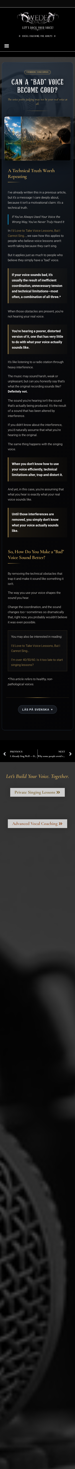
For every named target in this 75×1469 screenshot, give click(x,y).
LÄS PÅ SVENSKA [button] (35, 709)
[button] (6, 46)
